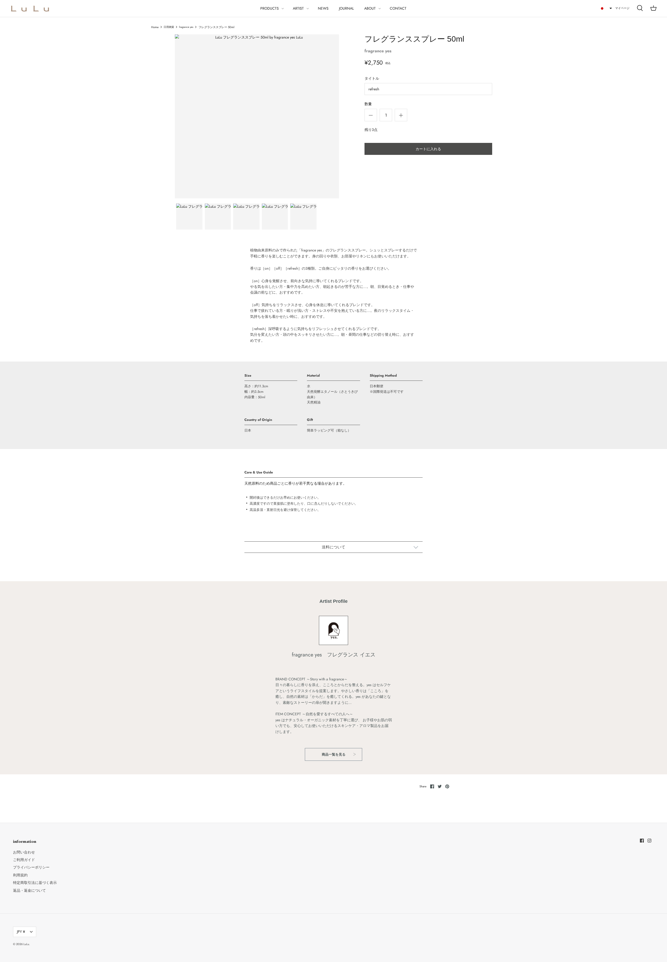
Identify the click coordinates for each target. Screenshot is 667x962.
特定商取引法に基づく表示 (35, 882)
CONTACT (398, 8)
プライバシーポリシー (31, 867)
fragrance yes (186, 27)
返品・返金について (29, 890)
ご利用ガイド (24, 859)
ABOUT (370, 8)
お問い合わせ (24, 852)
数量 (368, 104)
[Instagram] (649, 841)
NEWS (323, 8)
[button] (605, 8)
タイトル (372, 78)
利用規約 (20, 875)
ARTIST (298, 8)
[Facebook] (642, 841)
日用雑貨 (169, 27)
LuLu (26, 944)
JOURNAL (346, 8)
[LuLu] (30, 8)
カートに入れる (428, 148)
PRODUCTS (269, 8)
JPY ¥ (21, 931)
